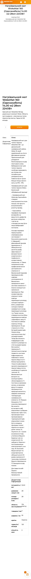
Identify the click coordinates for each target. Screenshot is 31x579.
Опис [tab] (4, 137)
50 (22, 515)
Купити (19, 127)
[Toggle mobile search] (27, 2)
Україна (24, 520)
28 (22, 491)
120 (23, 524)
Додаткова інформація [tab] (6, 142)
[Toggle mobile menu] (29, 2)
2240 (23, 485)
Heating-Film (15, 17)
